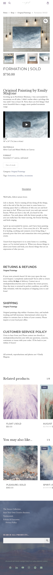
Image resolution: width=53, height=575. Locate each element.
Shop (12, 13)
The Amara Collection (12, 509)
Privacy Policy (11, 522)
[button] (4, 3)
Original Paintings (24, 13)
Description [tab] (26, 189)
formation (12, 175)
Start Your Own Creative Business (16, 512)
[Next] (46, 58)
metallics (20, 175)
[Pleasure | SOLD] (20, 463)
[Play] (26, 125)
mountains (29, 175)
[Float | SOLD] (20, 402)
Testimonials (8, 516)
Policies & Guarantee (11, 519)
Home (5, 13)
